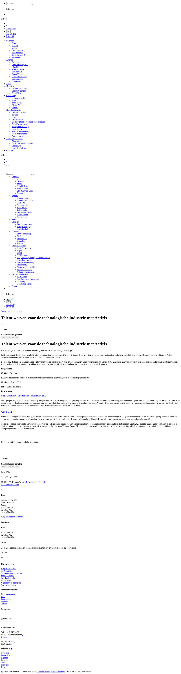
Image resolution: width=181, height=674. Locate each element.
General (43, 672)
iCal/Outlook (6, 484)
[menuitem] (8, 34)
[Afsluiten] (2, 557)
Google (15, 484)
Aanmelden (11, 29)
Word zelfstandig (8, 578)
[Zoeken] (32, 4)
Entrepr (8, 594)
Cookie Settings (58, 672)
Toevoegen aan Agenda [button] (36, 482)
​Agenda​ (4, 658)
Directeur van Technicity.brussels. (23, 396)
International (6, 599)
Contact (4, 637)
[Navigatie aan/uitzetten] (7, 165)
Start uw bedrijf (7, 576)
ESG (3, 596)
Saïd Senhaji (6, 412)
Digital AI (5, 601)
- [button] (1, 555)
